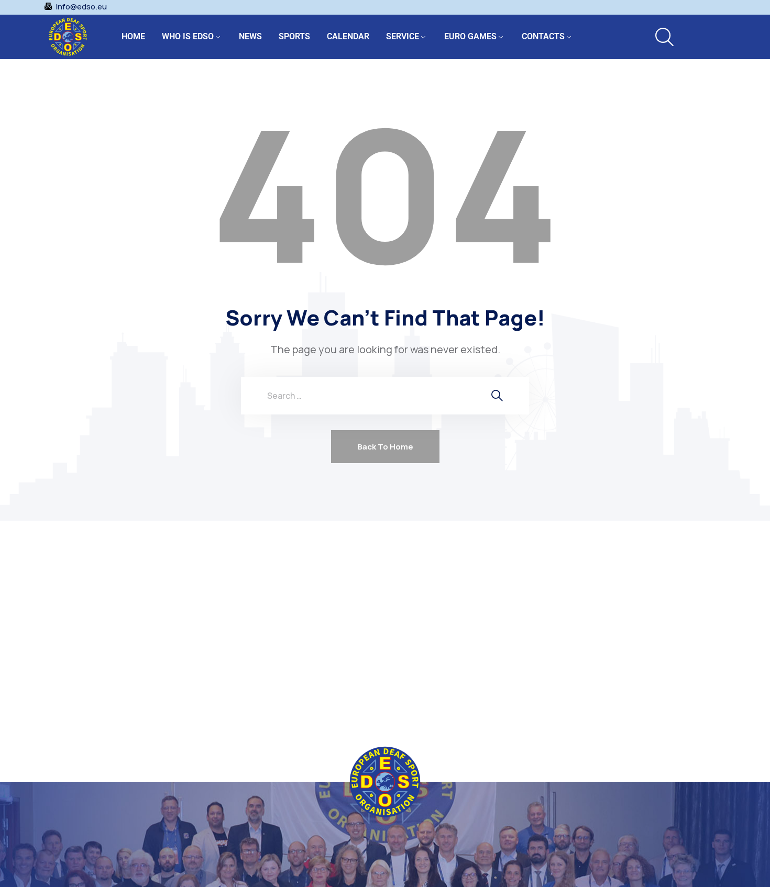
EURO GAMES (470, 36)
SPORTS (294, 36)
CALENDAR (348, 36)
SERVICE (402, 36)
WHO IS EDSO (188, 36)
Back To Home (385, 446)
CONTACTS (543, 36)
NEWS (250, 36)
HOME (133, 36)
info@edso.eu (81, 7)
